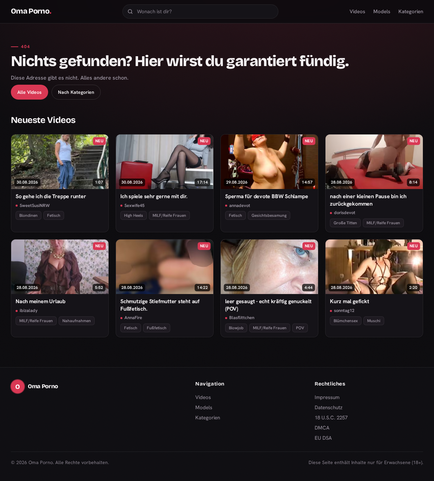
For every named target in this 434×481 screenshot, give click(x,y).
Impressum (327, 397)
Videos (357, 11)
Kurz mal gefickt (349, 301)
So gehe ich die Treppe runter (51, 196)
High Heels (133, 215)
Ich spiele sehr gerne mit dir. (153, 196)
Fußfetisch (156, 328)
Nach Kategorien (76, 92)
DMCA (322, 427)
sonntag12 (344, 310)
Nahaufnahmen (76, 320)
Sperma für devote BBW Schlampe (266, 196)
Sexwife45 (134, 205)
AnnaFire (133, 317)
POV (300, 328)
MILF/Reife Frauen (169, 215)
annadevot (239, 205)
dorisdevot (344, 212)
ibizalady (29, 310)
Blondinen (28, 215)
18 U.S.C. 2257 (331, 417)
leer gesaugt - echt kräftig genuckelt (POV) (268, 305)
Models (381, 11)
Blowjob (236, 328)
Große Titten (345, 223)
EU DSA (323, 438)
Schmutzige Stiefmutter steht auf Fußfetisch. (160, 305)
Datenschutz (328, 407)
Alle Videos (29, 92)
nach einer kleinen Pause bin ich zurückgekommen (368, 200)
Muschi (373, 320)
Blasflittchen (241, 317)
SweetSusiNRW (35, 205)
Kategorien (410, 11)
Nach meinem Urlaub (40, 301)
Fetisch (53, 215)
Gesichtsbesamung (269, 215)
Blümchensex (346, 320)
